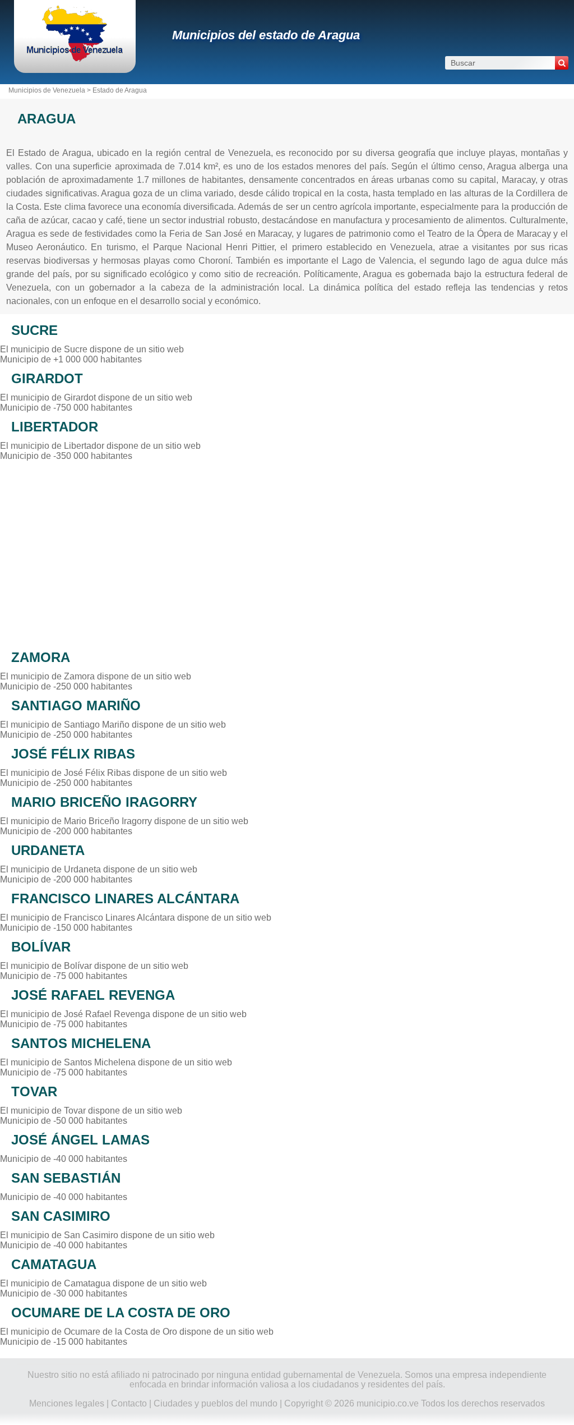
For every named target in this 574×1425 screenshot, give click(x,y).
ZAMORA (40, 657)
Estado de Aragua (119, 90)
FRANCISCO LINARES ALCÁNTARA (125, 898)
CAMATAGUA (53, 1264)
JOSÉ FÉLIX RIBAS (73, 753)
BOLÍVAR (41, 946)
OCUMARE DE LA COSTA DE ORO (120, 1312)
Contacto (129, 1403)
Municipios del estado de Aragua (266, 35)
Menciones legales (66, 1403)
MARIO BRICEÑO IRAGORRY (104, 802)
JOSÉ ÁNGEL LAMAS (80, 1139)
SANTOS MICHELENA (81, 1043)
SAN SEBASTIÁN (66, 1177)
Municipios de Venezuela (46, 90)
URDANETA (48, 850)
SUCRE (34, 330)
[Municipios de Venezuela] (74, 58)
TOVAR (34, 1091)
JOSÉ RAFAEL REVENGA (93, 995)
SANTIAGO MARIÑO (76, 705)
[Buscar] (561, 63)
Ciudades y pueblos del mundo (215, 1403)
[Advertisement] (287, 552)
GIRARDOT (47, 378)
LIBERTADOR (54, 426)
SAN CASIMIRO (60, 1216)
